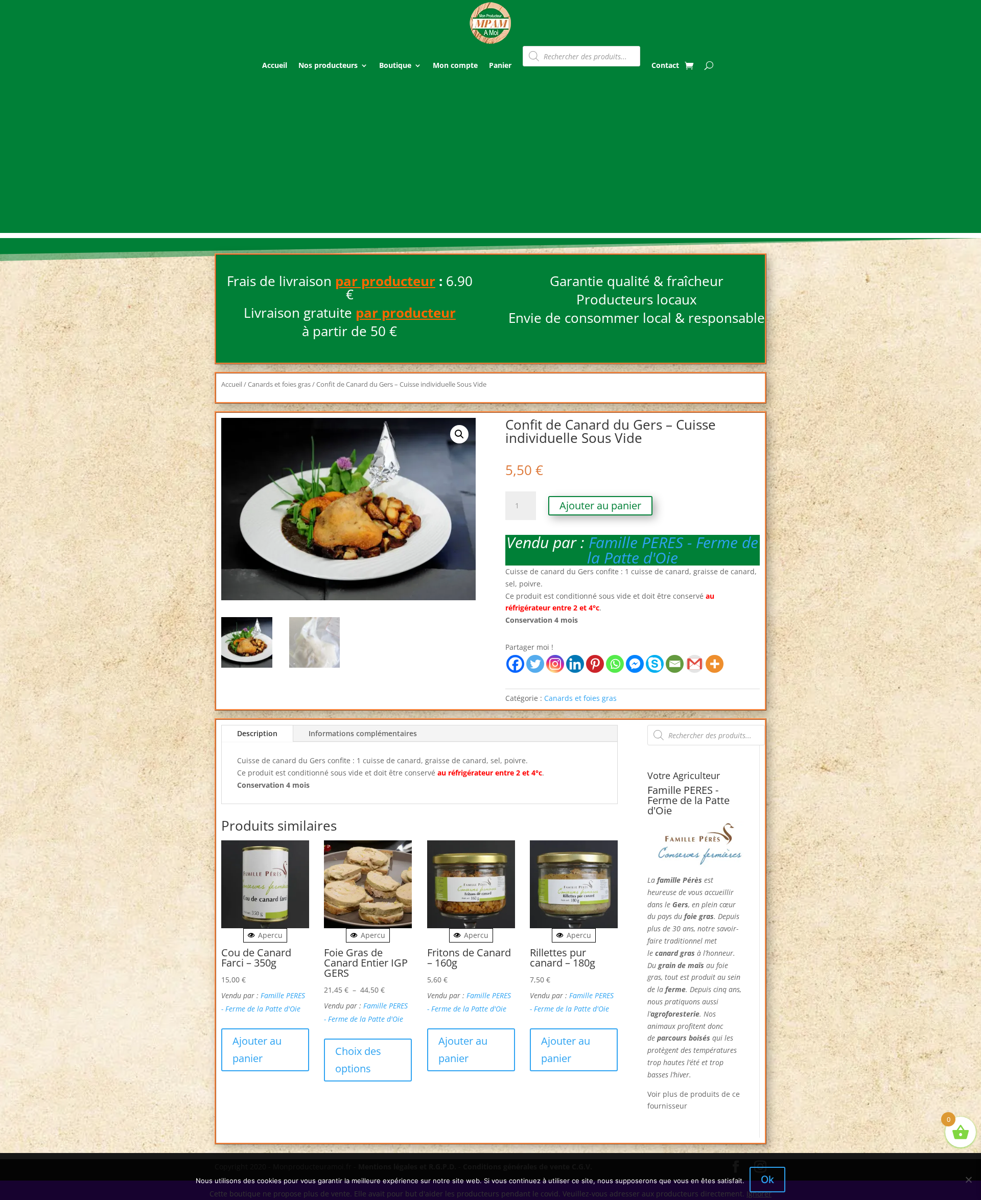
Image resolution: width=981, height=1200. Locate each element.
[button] (459, 434)
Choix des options (358, 1059)
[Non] (968, 1179)
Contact (665, 65)
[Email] (675, 664)
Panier (500, 65)
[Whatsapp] (615, 664)
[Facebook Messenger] (635, 664)
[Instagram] (555, 664)
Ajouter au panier (600, 505)
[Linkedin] (575, 664)
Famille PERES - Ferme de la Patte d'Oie (673, 550)
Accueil (274, 65)
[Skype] (655, 664)
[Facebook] (515, 664)
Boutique (395, 65)
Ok (767, 1179)
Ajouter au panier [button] (257, 1049)
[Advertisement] (490, 161)
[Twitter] (535, 664)
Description (257, 733)
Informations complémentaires (363, 733)
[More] (714, 664)
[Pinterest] (595, 664)
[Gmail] (695, 664)
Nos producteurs (328, 65)
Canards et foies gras (279, 384)
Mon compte (455, 65)
